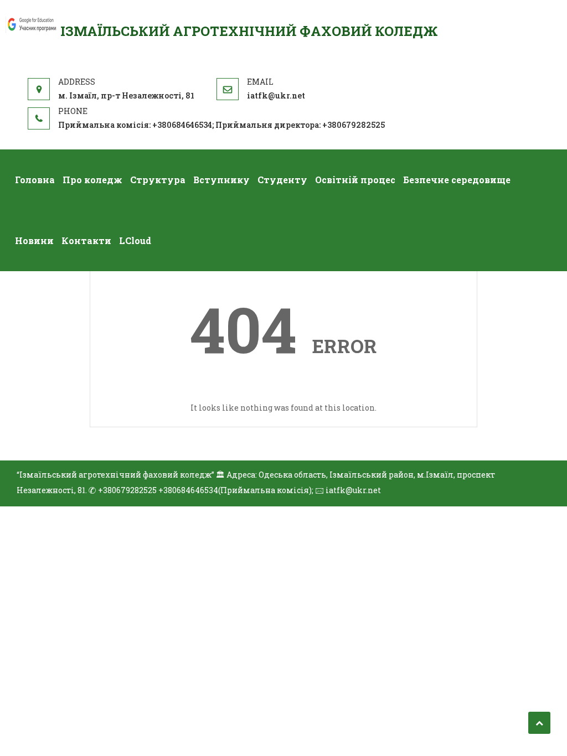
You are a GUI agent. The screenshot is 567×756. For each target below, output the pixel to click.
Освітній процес (355, 179)
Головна (35, 179)
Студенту (282, 179)
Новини (34, 240)
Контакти (86, 240)
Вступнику (221, 179)
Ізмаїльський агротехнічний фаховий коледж (249, 31)
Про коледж (92, 179)
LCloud (135, 240)
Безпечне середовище (457, 179)
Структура (157, 179)
